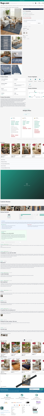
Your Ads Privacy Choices (4, 412)
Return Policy (23, 411)
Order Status (41, 0)
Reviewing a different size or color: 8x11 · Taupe (6, 323)
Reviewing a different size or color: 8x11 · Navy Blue (6, 304)
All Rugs (2, 5)
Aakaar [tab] (14, 358)
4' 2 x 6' (24, 38)
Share (29, 26)
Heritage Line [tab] (9, 358)
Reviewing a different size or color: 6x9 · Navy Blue (6, 238)
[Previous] (1, 150)
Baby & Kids (21, 5)
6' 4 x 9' (28, 38)
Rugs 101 (23, 410)
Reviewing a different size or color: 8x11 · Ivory (6, 313)
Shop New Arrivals (22, 0)
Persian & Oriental (5, 5)
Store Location (12, 409)
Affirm (12, 411)
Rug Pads (25, 5)
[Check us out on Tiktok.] (35, 408)
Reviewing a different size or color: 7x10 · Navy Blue (6, 276)
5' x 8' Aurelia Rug (34, 353)
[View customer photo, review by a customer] (3, 208)
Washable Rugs (10, 5)
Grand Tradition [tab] (18, 358)
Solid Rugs (10, 7)
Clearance (42, 5)
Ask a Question (25, 26)
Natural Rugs (14, 5)
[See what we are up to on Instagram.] (34, 408)
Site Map (12, 410)
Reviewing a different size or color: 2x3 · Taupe (6, 247)
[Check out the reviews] (35, 412)
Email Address (25, 21)
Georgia (13, 7)
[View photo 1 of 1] (2, 296)
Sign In (37, 3)
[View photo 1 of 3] (2, 335)
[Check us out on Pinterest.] (37, 408)
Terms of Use (2, 410)
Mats (27, 5)
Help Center (23, 409)
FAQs (22, 408)
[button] (20, 9)
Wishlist (41, 3)
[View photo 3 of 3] (7, 335)
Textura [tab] (2, 358)
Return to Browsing (3, 7)
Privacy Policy (7, 410)
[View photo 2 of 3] (4, 335)
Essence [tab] (5, 358)
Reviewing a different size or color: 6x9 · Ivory (5, 333)
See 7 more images (16, 73)
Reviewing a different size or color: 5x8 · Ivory (5, 268)
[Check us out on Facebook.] (33, 408)
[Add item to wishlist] (9, 144)
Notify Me (39, 23)
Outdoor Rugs (18, 5)
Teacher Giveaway (13, 414)
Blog (11, 408)
